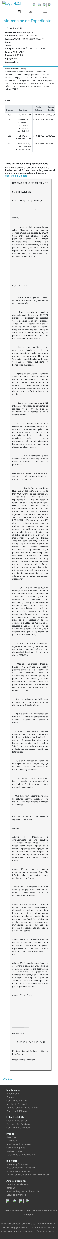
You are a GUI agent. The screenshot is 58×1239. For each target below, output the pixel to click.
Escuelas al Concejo (16, 1194)
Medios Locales (14, 1151)
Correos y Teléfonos (16, 1111)
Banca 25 (11, 1187)
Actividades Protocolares (18, 1144)
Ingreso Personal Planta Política (22, 1107)
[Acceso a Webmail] (30, 11)
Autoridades (12, 1093)
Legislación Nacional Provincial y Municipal (27, 1174)
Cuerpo (10, 1097)
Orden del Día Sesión (17, 1120)
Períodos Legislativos (17, 1184)
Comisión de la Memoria (18, 1127)
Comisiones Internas (16, 1100)
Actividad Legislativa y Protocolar (22, 1191)
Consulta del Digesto (16, 175)
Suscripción (12, 1140)
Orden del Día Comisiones (19, 1124)
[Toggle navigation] (45, 11)
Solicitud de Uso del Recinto (20, 1154)
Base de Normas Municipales (20, 1167)
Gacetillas (11, 1137)
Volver (8, 1079)
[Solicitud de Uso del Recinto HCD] (19, 11)
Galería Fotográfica (15, 1147)
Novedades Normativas (18, 1171)
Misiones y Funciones (17, 1164)
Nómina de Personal (16, 1104)
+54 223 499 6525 (47, 1231)
